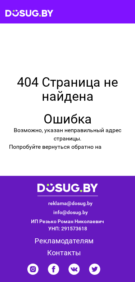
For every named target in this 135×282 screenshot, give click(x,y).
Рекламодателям (64, 241)
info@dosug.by (70, 212)
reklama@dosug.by (70, 203)
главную (114, 146)
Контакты (64, 252)
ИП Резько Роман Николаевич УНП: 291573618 (67, 224)
